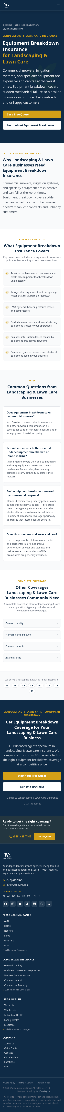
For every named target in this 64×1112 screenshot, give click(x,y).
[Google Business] (49, 904)
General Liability (12, 965)
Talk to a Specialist (32, 786)
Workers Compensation (16, 975)
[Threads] (42, 904)
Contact (8, 1052)
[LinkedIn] (34, 904)
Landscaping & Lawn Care (27, 25)
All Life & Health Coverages (16, 1029)
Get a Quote (44, 836)
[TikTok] (27, 904)
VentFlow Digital (43, 1091)
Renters (8, 930)
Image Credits (43, 1082)
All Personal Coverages (15, 950)
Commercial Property (15, 985)
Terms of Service (25, 1082)
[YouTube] (20, 904)
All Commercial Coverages (16, 989)
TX (32, 691)
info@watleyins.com (18, 884)
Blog (6, 1066)
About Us (8, 1043)
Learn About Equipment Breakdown (30, 125)
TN (56, 685)
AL (7, 685)
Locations (9, 1061)
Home (7, 925)
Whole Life (9, 1010)
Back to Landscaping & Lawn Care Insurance (33, 797)
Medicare (9, 1024)
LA (31, 685)
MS (39, 685)
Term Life (8, 1005)
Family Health (11, 1019)
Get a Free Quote (18, 114)
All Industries (33, 803)
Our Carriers (10, 1057)
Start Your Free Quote (32, 776)
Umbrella (8, 940)
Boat (6, 945)
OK (48, 685)
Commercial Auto (13, 980)
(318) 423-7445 (22, 836)
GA (23, 685)
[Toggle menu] (58, 5)
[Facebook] (6, 904)
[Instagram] (13, 904)
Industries (7, 25)
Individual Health (13, 1015)
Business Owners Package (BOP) (21, 970)
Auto (6, 920)
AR (15, 685)
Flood (6, 935)
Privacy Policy (9, 1082)
